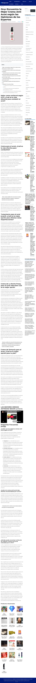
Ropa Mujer (28, 107)
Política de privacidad (20, 679)
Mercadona (28, 98)
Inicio (1, 6)
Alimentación (28, 20)
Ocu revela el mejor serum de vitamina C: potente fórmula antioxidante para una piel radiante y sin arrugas (32, 162)
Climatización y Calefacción (29, 49)
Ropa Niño (28, 112)
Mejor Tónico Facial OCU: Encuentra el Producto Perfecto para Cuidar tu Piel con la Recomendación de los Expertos (30, 226)
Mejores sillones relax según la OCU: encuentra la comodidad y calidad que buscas (32, 143)
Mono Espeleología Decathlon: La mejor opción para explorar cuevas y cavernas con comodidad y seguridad (29, 320)
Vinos (27, 114)
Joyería (27, 85)
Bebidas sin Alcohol (29, 34)
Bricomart (28, 43)
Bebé (27, 29)
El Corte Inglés (28, 61)
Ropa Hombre (28, 105)
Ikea (26, 78)
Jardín (27, 82)
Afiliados (30, 679)
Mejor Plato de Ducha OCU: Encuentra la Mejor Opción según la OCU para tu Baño (32, 127)
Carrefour (27, 46)
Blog (22, 4)
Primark (27, 103)
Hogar (10, 1)
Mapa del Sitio (26, 679)
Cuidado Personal (29, 54)
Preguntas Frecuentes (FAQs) (7, 84)
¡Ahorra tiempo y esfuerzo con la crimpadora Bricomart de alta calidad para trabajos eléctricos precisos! (30, 332)
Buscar (26, 8)
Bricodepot (28, 41)
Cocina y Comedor (29, 52)
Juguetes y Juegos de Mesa (30, 88)
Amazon (27, 22)
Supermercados (17, 1)
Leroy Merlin (28, 91)
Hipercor (27, 73)
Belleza (30, 1)
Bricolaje (24, 1)
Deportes (16, 4)
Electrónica (11, 4)
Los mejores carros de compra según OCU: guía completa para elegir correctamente (32, 182)
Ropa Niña (28, 110)
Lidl (26, 93)
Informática (28, 80)
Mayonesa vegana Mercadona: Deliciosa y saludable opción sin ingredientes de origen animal (29, 297)
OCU (3, 6)
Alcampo (27, 17)
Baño (27, 27)
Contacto (14, 679)
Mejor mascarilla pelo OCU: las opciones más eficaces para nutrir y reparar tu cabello (32, 213)
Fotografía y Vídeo (29, 68)
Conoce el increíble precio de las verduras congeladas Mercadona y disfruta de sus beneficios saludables (30, 303)
